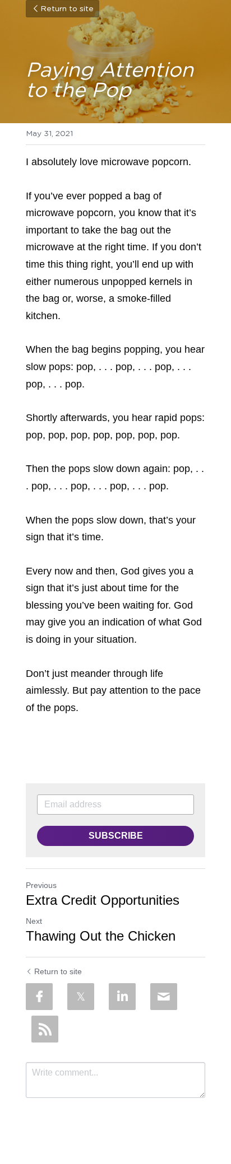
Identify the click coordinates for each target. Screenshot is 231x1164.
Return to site (67, 9)
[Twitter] (80, 996)
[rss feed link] (44, 1029)
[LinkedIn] (122, 996)
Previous (41, 885)
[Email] (163, 996)
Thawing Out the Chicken (102, 935)
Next (34, 921)
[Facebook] (39, 996)
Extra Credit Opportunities (102, 900)
